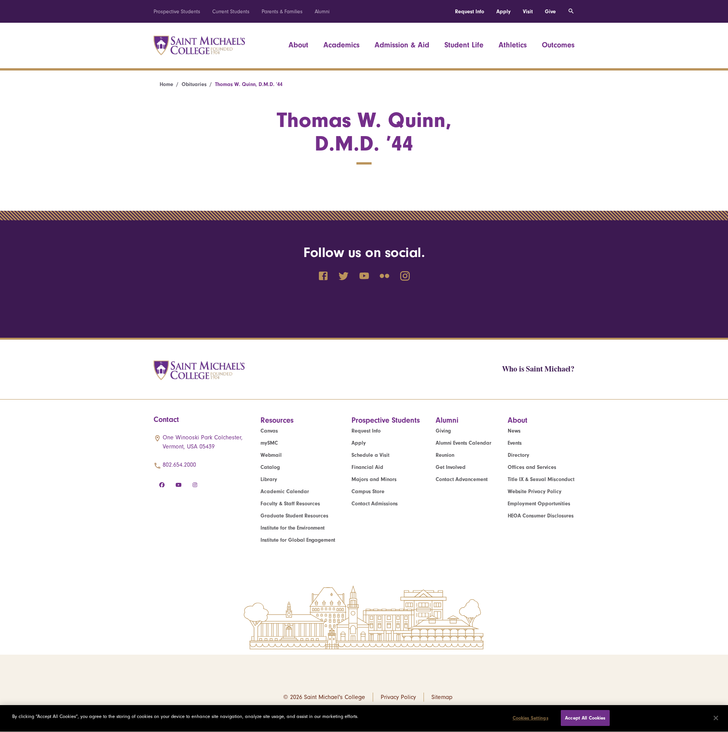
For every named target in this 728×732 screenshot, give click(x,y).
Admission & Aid (402, 45)
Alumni (322, 11)
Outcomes (558, 45)
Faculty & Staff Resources (290, 503)
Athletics (513, 45)
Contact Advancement (462, 479)
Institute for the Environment (292, 528)
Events (515, 443)
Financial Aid (367, 467)
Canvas (269, 431)
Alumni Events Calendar (463, 443)
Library (268, 479)
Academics (341, 45)
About (298, 45)
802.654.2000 (179, 464)
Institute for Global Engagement (297, 540)
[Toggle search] (571, 11)
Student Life (463, 45)
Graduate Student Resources (294, 516)
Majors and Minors (374, 479)
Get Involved (451, 467)
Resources (276, 420)
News (514, 431)
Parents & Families (282, 11)
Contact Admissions (374, 503)
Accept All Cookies (585, 718)
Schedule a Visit (370, 455)
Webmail (271, 455)
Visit (528, 11)
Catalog (270, 467)
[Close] (716, 718)
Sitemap (441, 697)
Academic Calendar (284, 491)
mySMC (269, 443)
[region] (364, 718)
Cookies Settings (530, 718)
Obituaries (194, 84)
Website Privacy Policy (535, 491)
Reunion (445, 455)
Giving (443, 431)
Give (550, 11)
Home (166, 84)
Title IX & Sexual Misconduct (541, 479)
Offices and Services (532, 467)
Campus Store (367, 491)
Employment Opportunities (539, 503)
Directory (518, 455)
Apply (503, 11)
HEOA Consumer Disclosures (541, 516)
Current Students (230, 11)
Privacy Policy (398, 697)
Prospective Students (177, 11)
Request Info (469, 11)
